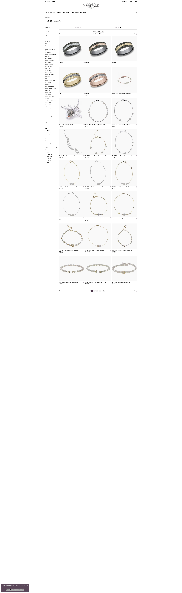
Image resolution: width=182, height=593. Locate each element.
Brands (52, 13)
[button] (47, 1)
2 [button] (94, 290)
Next (135, 33)
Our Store (75, 13)
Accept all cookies (20, 589)
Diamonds (66, 13)
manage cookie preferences (13, 586)
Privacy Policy (20, 585)
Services (83, 13)
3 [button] (97, 290)
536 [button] (104, 290)
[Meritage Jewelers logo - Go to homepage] (91, 6)
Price (46, 128)
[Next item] (83, 49)
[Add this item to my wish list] (83, 62)
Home (46, 17)
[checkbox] (47, 131)
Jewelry (59, 13)
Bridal (47, 13)
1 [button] (92, 290)
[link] (54, 1)
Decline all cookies (10, 589)
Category (47, 27)
